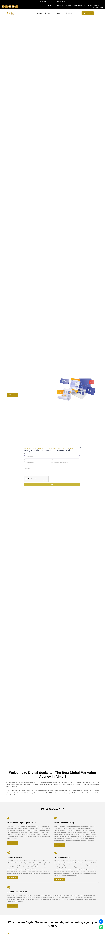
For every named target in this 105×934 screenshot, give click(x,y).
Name (25, 454)
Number (54, 460)
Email (25, 460)
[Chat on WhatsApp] (101, 927)
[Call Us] (101, 921)
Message (26, 466)
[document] (52, 467)
